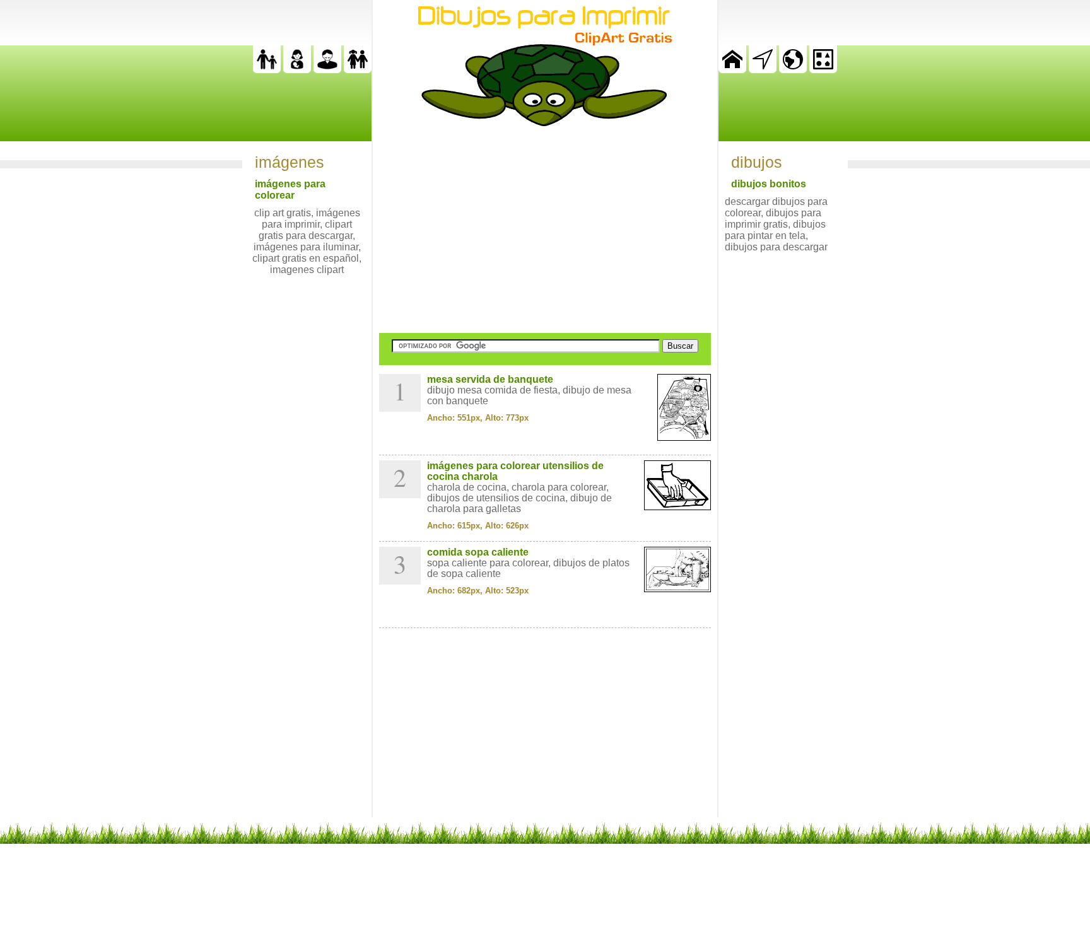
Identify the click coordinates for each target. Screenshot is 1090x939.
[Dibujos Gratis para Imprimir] (732, 69)
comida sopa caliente (478, 552)
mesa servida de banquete (490, 379)
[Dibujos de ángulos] (762, 69)
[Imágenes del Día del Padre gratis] (267, 69)
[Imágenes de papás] (327, 69)
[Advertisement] (545, 229)
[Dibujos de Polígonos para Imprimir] (823, 69)
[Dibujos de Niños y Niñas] (358, 69)
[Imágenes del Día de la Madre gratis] (297, 69)
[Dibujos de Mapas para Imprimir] (793, 69)
